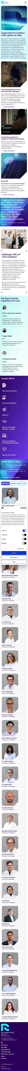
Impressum (3, 1066)
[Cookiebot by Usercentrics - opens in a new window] (20, 508)
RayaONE (4, 1047)
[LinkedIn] (2, 1042)
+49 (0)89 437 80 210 (7, 1038)
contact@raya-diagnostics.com (9, 1039)
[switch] (24, 535)
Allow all (14, 553)
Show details (21, 548)
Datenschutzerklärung (6, 1068)
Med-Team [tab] (5, 483)
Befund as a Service (7, 1054)
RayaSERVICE (5, 1049)
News (3, 1056)
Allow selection (14, 557)
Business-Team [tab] (15, 483)
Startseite (4, 1045)
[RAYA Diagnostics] (4, 2)
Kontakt (3, 1058)
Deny (14, 561)
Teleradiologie (6, 1052)
